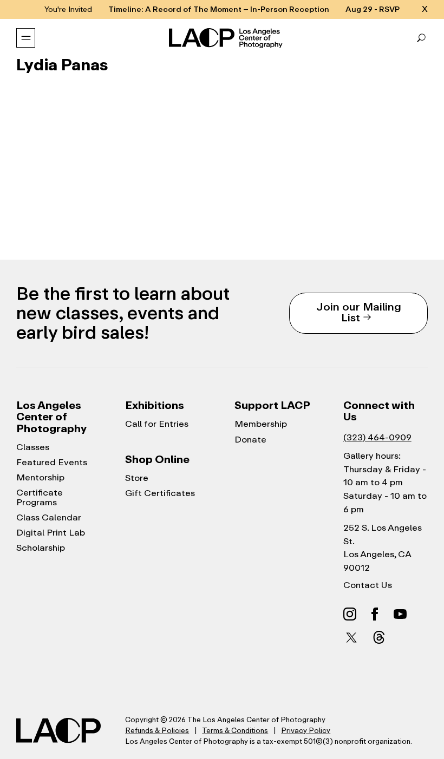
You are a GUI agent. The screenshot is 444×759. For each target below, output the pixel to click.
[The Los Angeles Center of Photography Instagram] (349, 613)
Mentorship (40, 478)
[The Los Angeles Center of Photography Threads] (379, 637)
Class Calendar (48, 518)
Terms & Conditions (235, 730)
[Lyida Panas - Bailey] (304, 183)
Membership (260, 424)
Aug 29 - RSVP (372, 9)
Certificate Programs (39, 497)
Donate (250, 440)
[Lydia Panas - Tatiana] (57, 119)
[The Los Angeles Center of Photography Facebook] (374, 613)
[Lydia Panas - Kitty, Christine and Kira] (222, 119)
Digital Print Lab (50, 533)
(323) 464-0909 (377, 437)
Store (136, 478)
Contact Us (367, 585)
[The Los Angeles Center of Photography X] (352, 637)
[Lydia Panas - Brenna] (222, 183)
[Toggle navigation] (25, 38)
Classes (32, 447)
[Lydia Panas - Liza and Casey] (139, 119)
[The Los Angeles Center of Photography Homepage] (227, 38)
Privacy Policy (305, 730)
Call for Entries (156, 424)
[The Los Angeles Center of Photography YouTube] (400, 613)
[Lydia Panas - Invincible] (304, 119)
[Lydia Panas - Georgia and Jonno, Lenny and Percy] (386, 119)
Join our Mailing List (358, 312)
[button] (421, 37)
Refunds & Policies (157, 730)
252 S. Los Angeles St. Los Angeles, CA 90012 (382, 547)
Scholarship (40, 548)
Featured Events (51, 462)
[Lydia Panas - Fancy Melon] (57, 183)
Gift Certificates (160, 493)
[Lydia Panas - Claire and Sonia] (139, 183)
